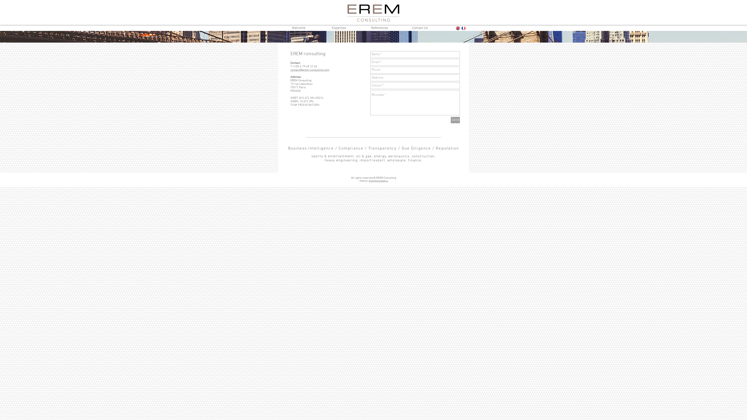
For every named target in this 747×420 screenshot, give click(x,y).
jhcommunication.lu (378, 181)
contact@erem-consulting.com (309, 70)
